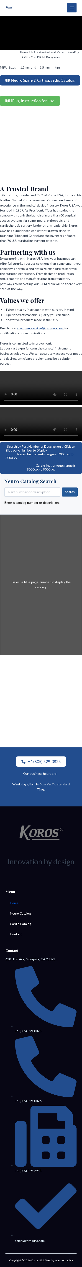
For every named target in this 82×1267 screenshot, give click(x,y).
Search (70, 492)
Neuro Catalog (20, 913)
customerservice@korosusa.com (40, 328)
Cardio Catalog (20, 924)
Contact (16, 934)
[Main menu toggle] (72, 7)
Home (14, 903)
